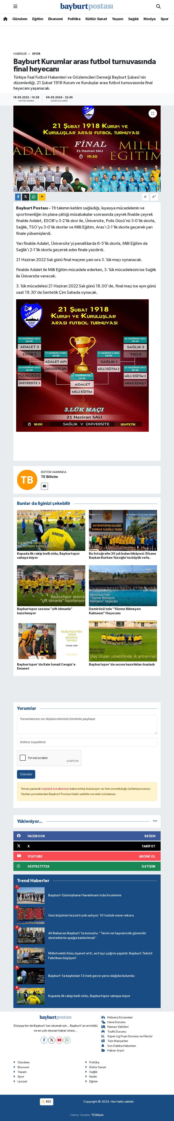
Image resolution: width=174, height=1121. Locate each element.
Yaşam (117, 19)
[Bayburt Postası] (86, 7)
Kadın (93, 1076)
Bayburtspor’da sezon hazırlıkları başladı (122, 664)
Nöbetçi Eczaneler (120, 1017)
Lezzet (22, 1081)
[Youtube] (59, 1040)
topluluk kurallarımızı (55, 788)
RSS (48, 1101)
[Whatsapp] (66, 1040)
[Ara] (158, 7)
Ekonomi (55, 19)
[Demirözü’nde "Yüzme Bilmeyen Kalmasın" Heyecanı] (123, 586)
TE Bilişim (97, 1115)
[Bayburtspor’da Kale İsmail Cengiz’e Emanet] (51, 641)
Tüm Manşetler (117, 1041)
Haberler (20, 53)
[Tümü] (155, 821)
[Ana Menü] (15, 6)
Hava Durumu (116, 1022)
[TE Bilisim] (27, 480)
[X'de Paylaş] (25, 197)
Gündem (19, 19)
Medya (149, 19)
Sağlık (133, 19)
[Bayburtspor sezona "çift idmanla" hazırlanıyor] (51, 586)
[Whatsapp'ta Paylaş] (34, 197)
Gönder (26, 774)
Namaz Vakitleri (118, 1026)
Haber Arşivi (115, 1050)
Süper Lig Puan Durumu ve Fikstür (130, 1036)
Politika (74, 19)
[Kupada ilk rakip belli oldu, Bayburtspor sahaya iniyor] (51, 530)
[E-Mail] (44, 486)
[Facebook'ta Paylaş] (18, 197)
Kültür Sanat (96, 19)
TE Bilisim (49, 477)
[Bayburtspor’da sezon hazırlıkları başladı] (123, 641)
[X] (51, 1040)
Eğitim (37, 19)
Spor (165, 19)
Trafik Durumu (116, 1031)
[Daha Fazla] (41, 197)
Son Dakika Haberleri (121, 1045)
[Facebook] (44, 1040)
